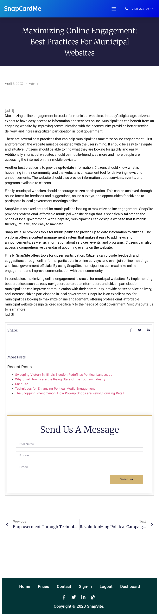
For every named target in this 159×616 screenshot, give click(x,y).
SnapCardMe (22, 8)
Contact (64, 586)
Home (24, 586)
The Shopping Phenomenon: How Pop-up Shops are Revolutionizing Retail (69, 393)
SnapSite (21, 384)
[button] (114, 8)
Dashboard (130, 586)
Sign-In (85, 586)
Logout (106, 586)
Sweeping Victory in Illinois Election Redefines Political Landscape (63, 374)
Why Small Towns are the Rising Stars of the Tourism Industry (60, 379)
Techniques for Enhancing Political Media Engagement (55, 388)
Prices (43, 586)
